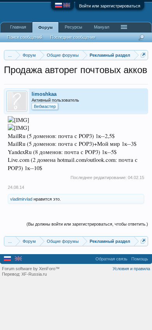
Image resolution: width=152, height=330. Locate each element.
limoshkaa (44, 94)
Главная (18, 27)
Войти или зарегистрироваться (109, 6)
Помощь (139, 258)
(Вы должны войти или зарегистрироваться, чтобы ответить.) (87, 224)
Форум (45, 27)
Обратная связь (111, 258)
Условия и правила (131, 268)
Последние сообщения (72, 37)
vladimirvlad (21, 199)
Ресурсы (73, 27)
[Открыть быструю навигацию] (143, 54)
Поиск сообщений (24, 37)
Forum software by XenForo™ (31, 268)
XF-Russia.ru (34, 274)
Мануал (101, 27)
